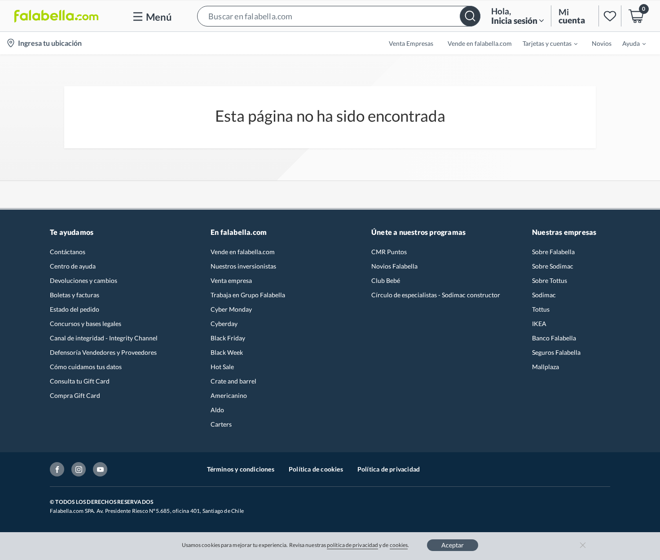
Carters (221, 424)
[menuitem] (544, 43)
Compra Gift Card (75, 395)
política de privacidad (352, 545)
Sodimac (544, 295)
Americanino (229, 395)
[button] (338, 15)
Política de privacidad (388, 469)
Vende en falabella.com (243, 252)
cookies (399, 545)
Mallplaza (545, 366)
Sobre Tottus (549, 280)
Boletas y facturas (74, 295)
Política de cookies (316, 469)
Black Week (227, 352)
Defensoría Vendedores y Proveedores (103, 352)
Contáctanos (67, 252)
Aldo (217, 410)
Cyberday (224, 323)
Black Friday (228, 338)
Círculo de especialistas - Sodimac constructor (435, 295)
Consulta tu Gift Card (80, 381)
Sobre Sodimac (552, 266)
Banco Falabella (554, 338)
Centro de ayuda (73, 266)
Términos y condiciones (240, 469)
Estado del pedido (74, 309)
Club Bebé (385, 280)
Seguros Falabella (556, 352)
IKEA (539, 323)
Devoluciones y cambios (83, 280)
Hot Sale (222, 366)
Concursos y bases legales (85, 323)
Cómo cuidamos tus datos (86, 366)
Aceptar (452, 545)
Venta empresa (231, 280)
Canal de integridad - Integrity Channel (104, 338)
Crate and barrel (233, 381)
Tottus (541, 309)
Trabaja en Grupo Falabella (248, 295)
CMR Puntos (389, 252)
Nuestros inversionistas (243, 266)
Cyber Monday (231, 309)
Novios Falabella (394, 266)
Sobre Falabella (553, 252)
